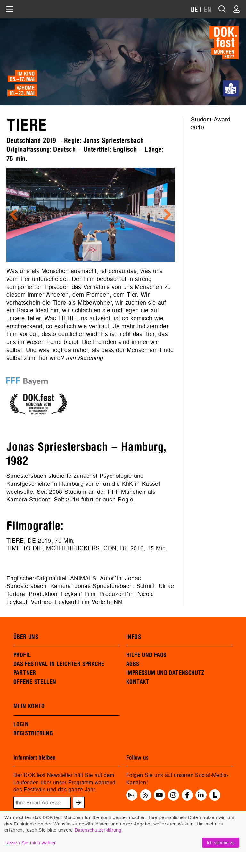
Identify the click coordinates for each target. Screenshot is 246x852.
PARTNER (24, 673)
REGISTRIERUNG (33, 733)
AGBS (132, 664)
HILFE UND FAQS (146, 655)
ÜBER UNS (25, 637)
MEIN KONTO (29, 706)
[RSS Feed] (146, 795)
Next (165, 215)
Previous (16, 215)
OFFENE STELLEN (34, 682)
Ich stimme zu (221, 843)
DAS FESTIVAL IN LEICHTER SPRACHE (58, 664)
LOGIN (21, 724)
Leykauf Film (78, 594)
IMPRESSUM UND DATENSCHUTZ (165, 673)
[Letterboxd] (214, 798)
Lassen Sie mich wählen (30, 843)
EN (207, 9)
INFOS (133, 637)
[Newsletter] (131, 795)
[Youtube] (159, 795)
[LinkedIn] (201, 795)
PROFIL (22, 655)
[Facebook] (187, 795)
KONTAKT (138, 682)
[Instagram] (173, 795)
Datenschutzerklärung (98, 830)
